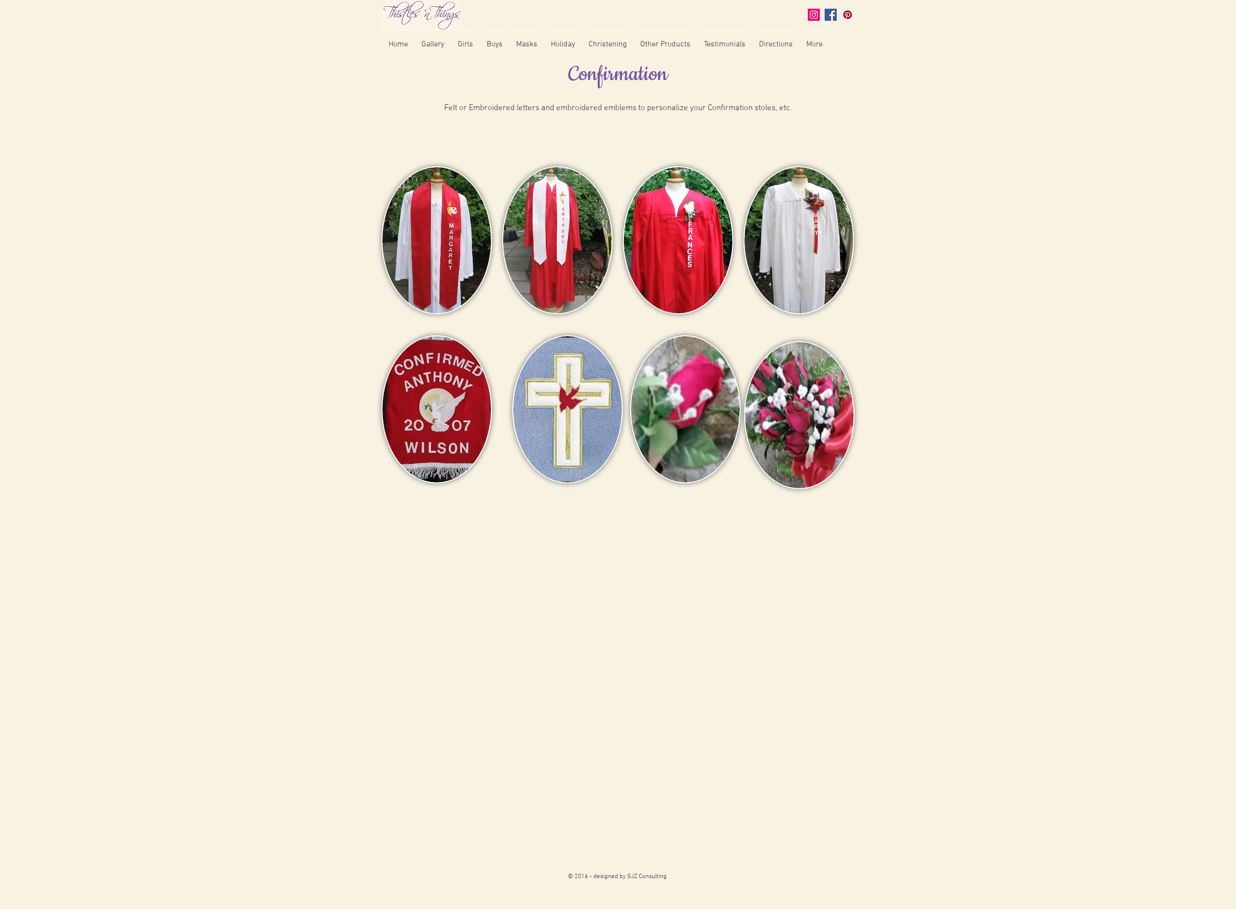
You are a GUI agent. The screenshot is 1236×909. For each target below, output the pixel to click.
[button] (433, 40)
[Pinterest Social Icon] (848, 15)
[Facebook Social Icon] (831, 15)
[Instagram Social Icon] (814, 15)
